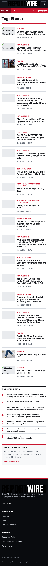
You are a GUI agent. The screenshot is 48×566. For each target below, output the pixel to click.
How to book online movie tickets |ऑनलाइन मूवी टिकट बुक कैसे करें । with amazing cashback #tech (26, 395)
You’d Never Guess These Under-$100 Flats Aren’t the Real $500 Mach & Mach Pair (30, 281)
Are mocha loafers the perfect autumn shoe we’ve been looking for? (31, 223)
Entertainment (24, 77)
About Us (5, 516)
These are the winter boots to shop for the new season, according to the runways (30, 299)
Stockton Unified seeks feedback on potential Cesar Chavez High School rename (25, 423)
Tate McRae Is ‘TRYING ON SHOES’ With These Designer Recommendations (31, 137)
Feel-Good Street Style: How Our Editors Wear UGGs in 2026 (31, 65)
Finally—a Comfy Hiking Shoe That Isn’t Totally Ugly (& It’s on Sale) (31, 155)
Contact (5, 520)
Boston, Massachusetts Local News (28, 184)
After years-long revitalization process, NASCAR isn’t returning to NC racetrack (23, 416)
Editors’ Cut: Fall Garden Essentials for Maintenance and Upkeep (31, 262)
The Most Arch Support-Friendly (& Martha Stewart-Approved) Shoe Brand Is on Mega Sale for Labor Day (30, 318)
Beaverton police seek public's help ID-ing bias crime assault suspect (26, 430)
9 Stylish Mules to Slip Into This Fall (31, 355)
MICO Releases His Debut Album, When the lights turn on (31, 49)
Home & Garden (24, 169)
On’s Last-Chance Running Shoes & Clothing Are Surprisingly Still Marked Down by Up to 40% (31, 101)
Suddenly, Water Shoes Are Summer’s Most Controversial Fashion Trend (31, 338)
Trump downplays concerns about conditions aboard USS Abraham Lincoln (26, 437)
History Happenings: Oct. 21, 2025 (30, 190)
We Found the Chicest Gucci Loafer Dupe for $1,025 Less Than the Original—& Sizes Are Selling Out (31, 243)
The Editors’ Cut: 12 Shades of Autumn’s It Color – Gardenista (31, 173)
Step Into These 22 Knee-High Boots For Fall (31, 371)
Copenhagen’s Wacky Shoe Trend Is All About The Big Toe (31, 33)
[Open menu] (4, 3)
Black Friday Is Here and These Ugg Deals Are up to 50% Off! (31, 120)
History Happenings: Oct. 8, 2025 (30, 206)
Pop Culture (23, 45)
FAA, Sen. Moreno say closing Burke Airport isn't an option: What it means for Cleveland (25, 408)
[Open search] (43, 3)
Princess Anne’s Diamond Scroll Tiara (23, 401)
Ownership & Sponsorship (12, 541)
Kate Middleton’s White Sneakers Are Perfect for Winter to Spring (31, 82)
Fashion (20, 29)
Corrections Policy (9, 537)
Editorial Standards (9, 525)
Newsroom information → (13, 462)
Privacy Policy (7, 546)
